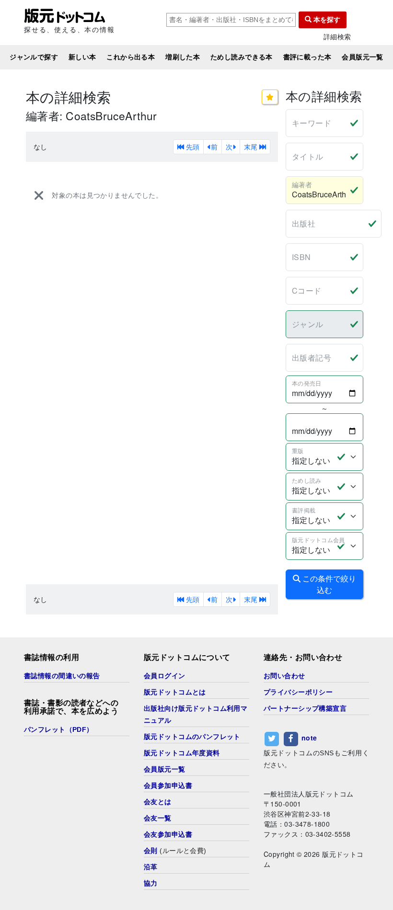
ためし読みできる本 (241, 57)
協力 (151, 883)
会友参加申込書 (168, 834)
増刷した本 (182, 57)
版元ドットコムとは (175, 692)
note (309, 738)
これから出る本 (130, 57)
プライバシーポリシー (298, 692)
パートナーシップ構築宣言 (305, 708)
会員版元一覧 (362, 57)
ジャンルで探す (34, 57)
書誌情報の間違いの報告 (62, 676)
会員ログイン (164, 676)
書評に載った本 (307, 57)
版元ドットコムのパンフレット (192, 736)
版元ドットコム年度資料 (182, 753)
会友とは (158, 802)
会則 (151, 850)
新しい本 (82, 57)
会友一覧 (158, 818)
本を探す (326, 19)
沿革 (151, 867)
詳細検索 (337, 36)
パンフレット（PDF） (58, 729)
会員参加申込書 (168, 785)
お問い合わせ (284, 676)
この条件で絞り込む (328, 584)
